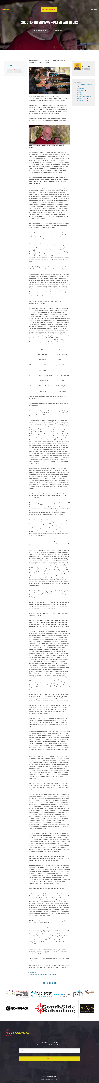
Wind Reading (33, 972)
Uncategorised (82, 98)
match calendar (67, 1074)
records (12, 1074)
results (5, 1074)
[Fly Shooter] (6, 9)
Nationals (10, 72)
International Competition (85, 84)
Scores (80, 94)
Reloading (81, 90)
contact (25, 1074)
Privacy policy (91, 1074)
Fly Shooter (52, 1076)
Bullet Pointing (16, 70)
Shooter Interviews (83, 96)
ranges (77, 1074)
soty (18, 1074)
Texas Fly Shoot (18, 72)
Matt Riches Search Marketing (51, 1079)
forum (83, 1074)
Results (80, 92)
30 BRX (9, 70)
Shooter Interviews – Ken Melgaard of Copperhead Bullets (44, 974)
